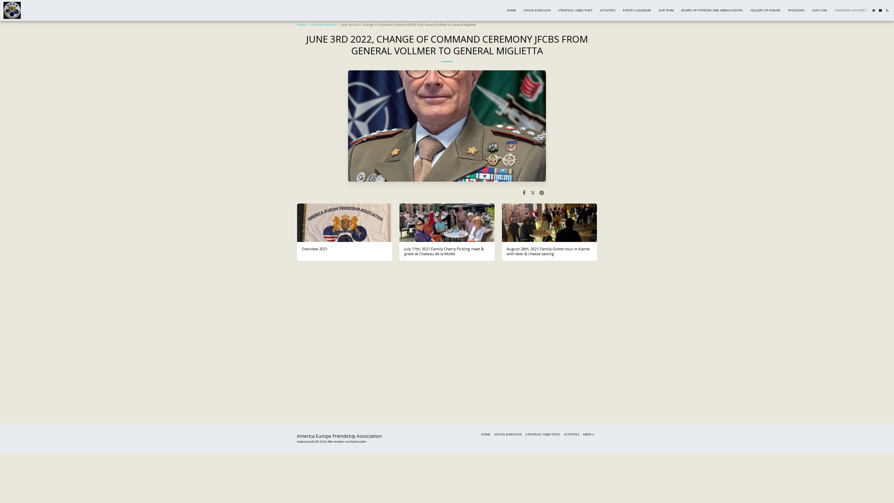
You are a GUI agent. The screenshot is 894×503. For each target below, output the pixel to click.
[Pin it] (541, 192)
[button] (880, 10)
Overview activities (323, 25)
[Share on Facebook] (524, 192)
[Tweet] (532, 192)
